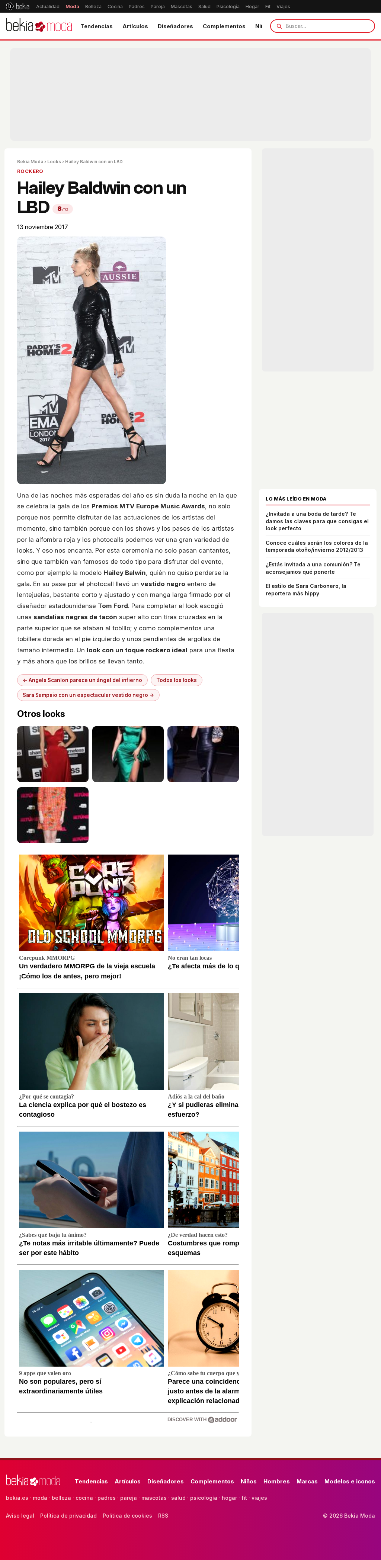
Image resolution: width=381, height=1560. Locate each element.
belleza (61, 1498)
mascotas (154, 1498)
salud (178, 1498)
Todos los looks (176, 680)
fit (244, 1498)
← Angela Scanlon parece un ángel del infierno (82, 680)
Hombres (276, 1481)
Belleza (93, 6)
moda (40, 1498)
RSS (163, 1515)
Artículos (135, 26)
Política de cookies (127, 1515)
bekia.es (17, 1498)
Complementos (224, 26)
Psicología (228, 6)
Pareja (158, 6)
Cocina (115, 6)
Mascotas (181, 6)
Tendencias (96, 26)
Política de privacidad (68, 1515)
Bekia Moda (30, 161)
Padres (137, 6)
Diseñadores (175, 26)
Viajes (283, 6)
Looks (54, 161)
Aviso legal (20, 1515)
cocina (84, 1498)
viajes (259, 1498)
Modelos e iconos (349, 1481)
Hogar (252, 6)
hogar (229, 1498)
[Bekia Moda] (39, 26)
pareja (128, 1498)
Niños (249, 1481)
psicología (203, 1498)
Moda (72, 6)
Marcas (307, 1481)
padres (106, 1498)
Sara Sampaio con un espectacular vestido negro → (88, 695)
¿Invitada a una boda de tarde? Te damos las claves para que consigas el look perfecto (317, 521)
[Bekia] (17, 6)
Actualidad (48, 6)
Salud (204, 6)
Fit (267, 6)
